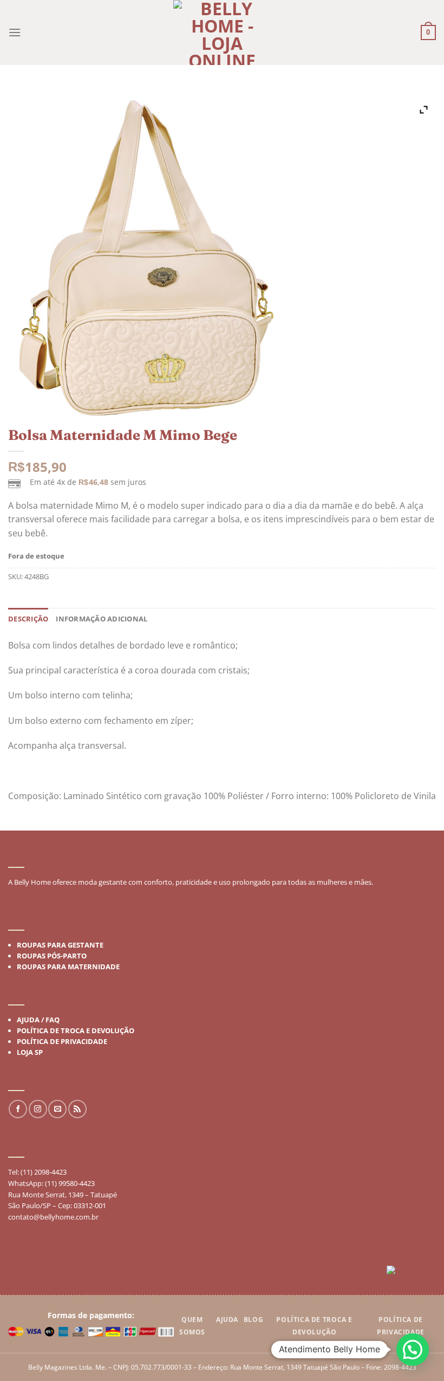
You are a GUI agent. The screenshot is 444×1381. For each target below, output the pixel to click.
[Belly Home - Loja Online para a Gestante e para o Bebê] (222, 32)
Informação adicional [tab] (101, 619)
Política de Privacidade (62, 1041)
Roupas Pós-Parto (52, 956)
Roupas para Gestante (60, 945)
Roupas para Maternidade (68, 966)
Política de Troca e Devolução (75, 1030)
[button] (412, 1349)
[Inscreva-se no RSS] (77, 1109)
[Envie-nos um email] (57, 1109)
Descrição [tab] (28, 619)
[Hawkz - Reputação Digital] (411, 1272)
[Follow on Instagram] (38, 1109)
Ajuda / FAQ (38, 1020)
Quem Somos (192, 1326)
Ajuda (227, 1319)
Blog (253, 1319)
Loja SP (30, 1052)
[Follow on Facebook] (18, 1109)
